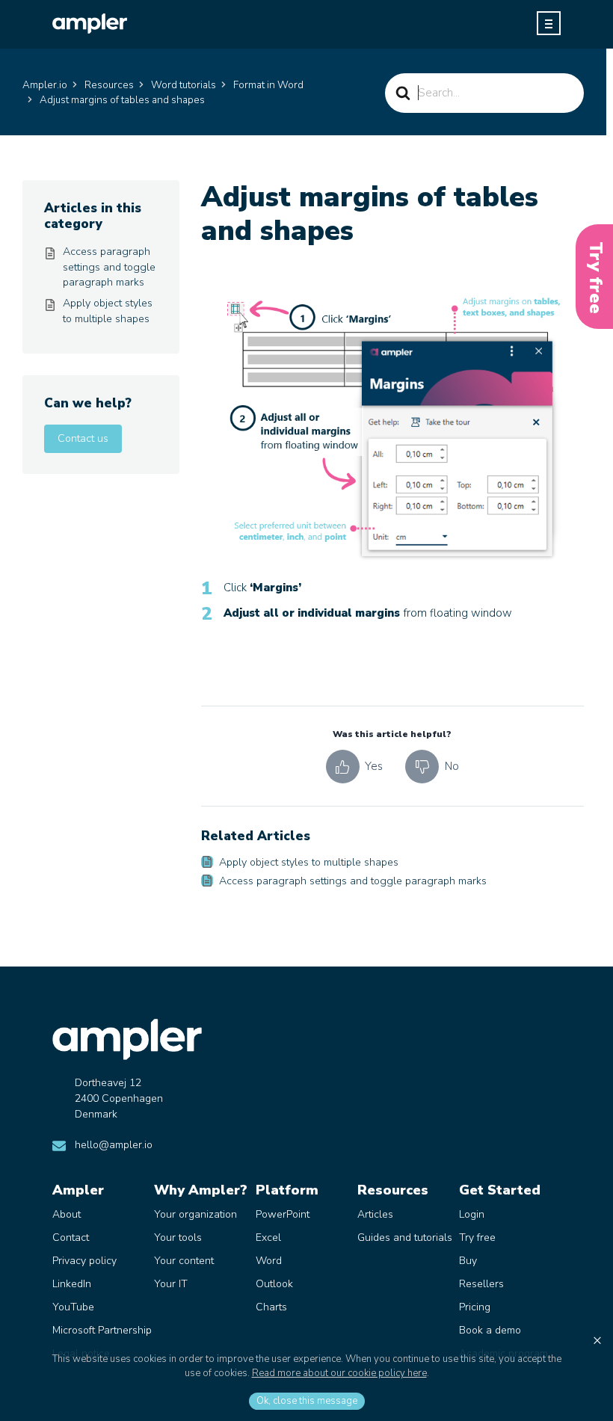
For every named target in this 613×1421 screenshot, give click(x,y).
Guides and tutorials (404, 1237)
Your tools (178, 1237)
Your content (184, 1261)
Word (269, 1261)
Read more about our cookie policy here (339, 1373)
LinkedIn (71, 1284)
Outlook (274, 1284)
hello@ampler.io (114, 1145)
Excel (268, 1237)
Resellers (481, 1284)
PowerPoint (282, 1214)
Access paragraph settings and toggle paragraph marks (353, 881)
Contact (70, 1237)
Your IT (171, 1284)
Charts (271, 1307)
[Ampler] (89, 23)
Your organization (195, 1214)
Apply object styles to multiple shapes (308, 862)
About (66, 1214)
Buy (468, 1261)
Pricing (474, 1307)
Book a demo (490, 1330)
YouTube (73, 1307)
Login (471, 1214)
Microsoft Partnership (102, 1330)
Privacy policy (84, 1261)
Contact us (83, 438)
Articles (375, 1214)
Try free (477, 1237)
